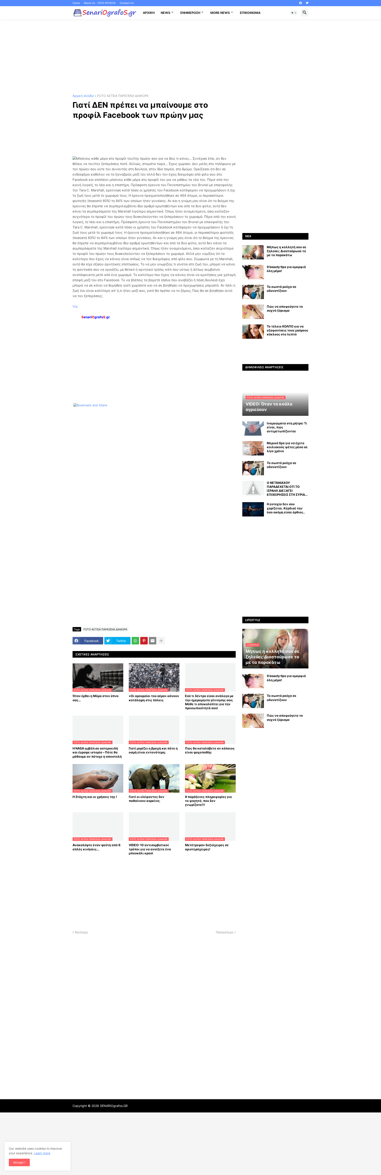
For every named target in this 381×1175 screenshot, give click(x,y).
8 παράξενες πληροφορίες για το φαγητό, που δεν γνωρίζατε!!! (208, 801)
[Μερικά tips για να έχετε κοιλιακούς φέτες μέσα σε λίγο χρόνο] (253, 448)
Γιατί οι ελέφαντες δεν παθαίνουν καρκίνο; (146, 799)
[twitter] (307, 3)
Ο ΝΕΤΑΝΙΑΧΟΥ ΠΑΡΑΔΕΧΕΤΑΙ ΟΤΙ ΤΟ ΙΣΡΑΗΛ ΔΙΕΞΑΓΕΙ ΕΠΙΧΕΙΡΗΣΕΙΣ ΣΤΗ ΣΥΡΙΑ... (287, 489)
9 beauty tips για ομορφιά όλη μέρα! (286, 269)
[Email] (152, 640)
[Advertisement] (190, 57)
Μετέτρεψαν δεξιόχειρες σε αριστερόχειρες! (207, 847)
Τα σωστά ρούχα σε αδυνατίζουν (281, 288)
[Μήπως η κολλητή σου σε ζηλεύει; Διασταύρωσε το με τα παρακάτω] (253, 252)
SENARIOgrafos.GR (114, 1106)
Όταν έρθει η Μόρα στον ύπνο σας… (96, 698)
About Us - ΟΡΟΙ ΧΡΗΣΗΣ (100, 3)
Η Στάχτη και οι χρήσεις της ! (95, 797)
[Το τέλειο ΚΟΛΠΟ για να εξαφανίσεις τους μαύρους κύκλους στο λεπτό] (253, 331)
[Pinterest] (144, 640)
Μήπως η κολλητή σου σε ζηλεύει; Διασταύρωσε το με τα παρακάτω (286, 251)
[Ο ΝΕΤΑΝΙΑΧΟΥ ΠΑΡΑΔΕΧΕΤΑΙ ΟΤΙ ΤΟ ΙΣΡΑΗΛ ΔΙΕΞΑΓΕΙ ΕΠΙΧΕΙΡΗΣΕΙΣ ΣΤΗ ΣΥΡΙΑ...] (253, 488)
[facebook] (300, 3)
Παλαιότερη (224, 932)
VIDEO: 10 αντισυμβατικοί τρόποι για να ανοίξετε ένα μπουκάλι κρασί (150, 849)
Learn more (42, 1153)
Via (75, 306)
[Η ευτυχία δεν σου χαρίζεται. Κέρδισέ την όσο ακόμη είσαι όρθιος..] (253, 509)
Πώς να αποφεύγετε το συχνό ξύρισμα (285, 308)
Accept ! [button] (19, 1162)
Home (76, 3)
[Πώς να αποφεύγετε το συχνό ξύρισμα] (253, 312)
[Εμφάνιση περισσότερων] (161, 640)
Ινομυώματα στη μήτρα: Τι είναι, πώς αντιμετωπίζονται (287, 427)
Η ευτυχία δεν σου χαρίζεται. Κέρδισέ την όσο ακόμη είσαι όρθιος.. (286, 508)
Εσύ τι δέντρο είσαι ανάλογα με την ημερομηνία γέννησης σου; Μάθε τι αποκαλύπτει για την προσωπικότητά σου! (209, 702)
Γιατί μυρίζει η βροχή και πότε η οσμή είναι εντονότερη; (153, 750)
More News (220, 13)
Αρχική (149, 13)
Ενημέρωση (190, 13)
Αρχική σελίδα (83, 96)
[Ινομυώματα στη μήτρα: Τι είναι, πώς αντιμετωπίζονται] (253, 428)
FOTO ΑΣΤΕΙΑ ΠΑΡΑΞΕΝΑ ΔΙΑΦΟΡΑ (122, 96)
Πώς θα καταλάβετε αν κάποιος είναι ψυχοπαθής (210, 750)
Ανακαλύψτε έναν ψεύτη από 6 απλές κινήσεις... (96, 847)
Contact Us (127, 3)
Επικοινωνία (250, 13)
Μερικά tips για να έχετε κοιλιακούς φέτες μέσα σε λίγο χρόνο (287, 447)
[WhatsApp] (135, 640)
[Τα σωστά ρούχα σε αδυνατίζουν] (253, 292)
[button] (294, 13)
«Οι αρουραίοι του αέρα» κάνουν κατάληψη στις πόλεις (154, 698)
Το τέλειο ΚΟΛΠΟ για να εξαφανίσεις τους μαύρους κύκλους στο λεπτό (287, 330)
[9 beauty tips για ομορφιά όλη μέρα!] (253, 272)
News (165, 13)
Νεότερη (81, 932)
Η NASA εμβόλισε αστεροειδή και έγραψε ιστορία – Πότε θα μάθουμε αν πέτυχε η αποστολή (97, 752)
